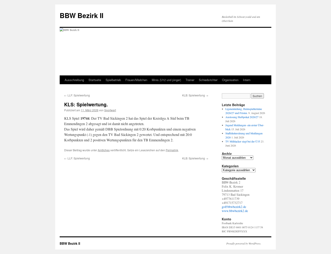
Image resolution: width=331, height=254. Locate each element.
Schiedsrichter (208, 80)
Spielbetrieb (113, 80)
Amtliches (104, 150)
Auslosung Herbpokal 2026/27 (241, 117)
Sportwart (110, 110)
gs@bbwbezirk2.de (234, 207)
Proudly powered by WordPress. (243, 243)
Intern (246, 80)
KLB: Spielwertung (195, 95)
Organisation (230, 80)
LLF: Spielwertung (77, 95)
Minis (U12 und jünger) (166, 80)
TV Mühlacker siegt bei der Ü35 (242, 141)
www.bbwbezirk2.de (235, 211)
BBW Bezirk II (81, 15)
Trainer (190, 80)
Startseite (94, 80)
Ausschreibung (74, 80)
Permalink (172, 150)
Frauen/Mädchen (136, 80)
